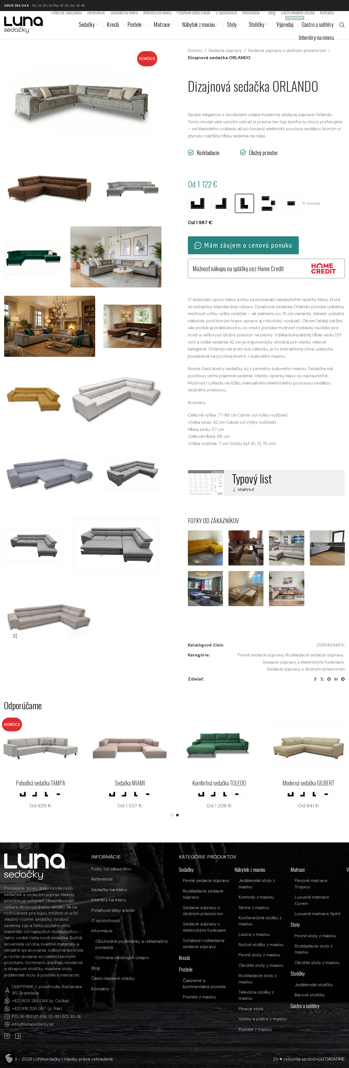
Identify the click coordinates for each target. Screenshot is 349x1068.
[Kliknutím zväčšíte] (15, 635)
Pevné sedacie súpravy (261, 655)
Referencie (102, 879)
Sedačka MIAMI (170, 782)
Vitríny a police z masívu (263, 1019)
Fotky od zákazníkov (111, 869)
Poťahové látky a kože (113, 910)
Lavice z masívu (254, 934)
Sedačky (186, 869)
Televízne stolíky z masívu (256, 995)
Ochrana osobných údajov (122, 957)
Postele (186, 969)
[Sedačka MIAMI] (170, 746)
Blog (95, 968)
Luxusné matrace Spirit (318, 914)
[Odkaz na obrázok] (34, 866)
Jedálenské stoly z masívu (257, 883)
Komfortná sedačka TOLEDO (259, 782)
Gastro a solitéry (305, 1006)
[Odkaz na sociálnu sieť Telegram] (343, 679)
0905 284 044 (16, 5)
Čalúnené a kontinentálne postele (204, 984)
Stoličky (298, 973)
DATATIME (335, 1059)
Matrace (298, 869)
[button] (9, 1058)
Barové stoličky (310, 995)
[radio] (197, 203)
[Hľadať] (342, 24)
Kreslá (184, 958)
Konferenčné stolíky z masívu (260, 921)
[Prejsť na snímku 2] (177, 815)
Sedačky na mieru (109, 889)
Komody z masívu (256, 897)
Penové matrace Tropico (311, 883)
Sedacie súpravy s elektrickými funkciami (303, 662)
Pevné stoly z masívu (259, 955)
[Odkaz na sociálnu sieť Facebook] (315, 679)
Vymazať (313, 203)
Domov (195, 50)
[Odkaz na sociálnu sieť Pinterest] (329, 679)
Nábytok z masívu (250, 869)
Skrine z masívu (254, 907)
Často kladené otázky (113, 978)
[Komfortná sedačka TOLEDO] (259, 746)
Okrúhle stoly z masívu (261, 965)
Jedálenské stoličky (314, 985)
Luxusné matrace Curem (312, 900)
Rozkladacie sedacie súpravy (314, 655)
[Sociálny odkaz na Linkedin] (336, 679)
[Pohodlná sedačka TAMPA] (80, 746)
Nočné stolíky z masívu (261, 944)
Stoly (295, 924)
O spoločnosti (105, 920)
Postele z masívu (199, 997)
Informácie (102, 931)
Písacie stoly (251, 1009)
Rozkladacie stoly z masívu (258, 979)
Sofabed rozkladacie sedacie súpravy (204, 943)
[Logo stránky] (23, 24)
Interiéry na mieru (108, 900)
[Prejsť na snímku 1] (171, 815)
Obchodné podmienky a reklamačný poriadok (131, 944)
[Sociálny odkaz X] (322, 679)
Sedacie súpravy (225, 50)
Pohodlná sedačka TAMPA (81, 782)
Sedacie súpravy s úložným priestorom (287, 50)
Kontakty (100, 989)
